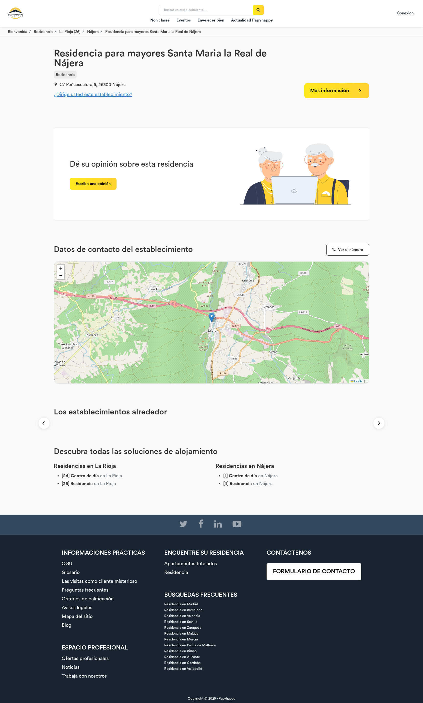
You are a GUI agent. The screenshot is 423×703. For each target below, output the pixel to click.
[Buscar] (258, 10)
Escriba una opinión (93, 184)
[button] (212, 318)
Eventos (183, 20)
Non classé (160, 20)
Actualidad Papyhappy (252, 20)
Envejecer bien (211, 20)
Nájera (119, 84)
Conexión (405, 13)
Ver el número (350, 250)
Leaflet (358, 381)
